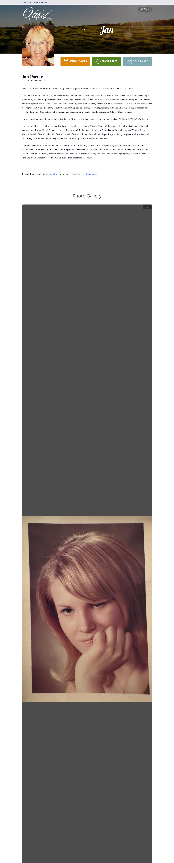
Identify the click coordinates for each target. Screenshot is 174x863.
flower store (90, 173)
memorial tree (52, 173)
